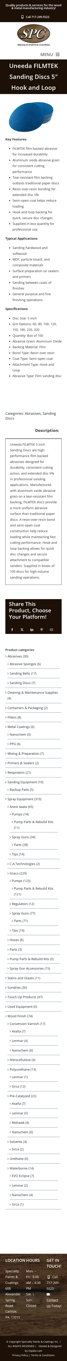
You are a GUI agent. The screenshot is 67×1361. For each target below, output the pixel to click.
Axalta (16, 1031)
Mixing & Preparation (23, 753)
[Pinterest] (41, 629)
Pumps (17, 814)
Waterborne (19, 1168)
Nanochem (18, 734)
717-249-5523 (40, 17)
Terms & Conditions (43, 1355)
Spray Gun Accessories (27, 968)
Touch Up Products (22, 997)
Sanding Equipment (22, 782)
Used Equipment (20, 1006)
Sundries (14, 987)
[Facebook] (12, 629)
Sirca (15, 1086)
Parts (18, 845)
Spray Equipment (20, 799)
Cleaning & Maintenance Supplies (33, 692)
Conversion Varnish (24, 1024)
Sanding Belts (20, 673)
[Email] (51, 629)
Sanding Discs (20, 683)
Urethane (17, 1158)
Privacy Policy (20, 1355)
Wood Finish (17, 1016)
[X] (22, 629)
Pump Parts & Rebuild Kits (33, 822)
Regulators (20, 904)
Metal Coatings (19, 727)
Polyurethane (20, 1069)
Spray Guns (20, 837)
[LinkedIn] (32, 629)
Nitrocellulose (20, 1060)
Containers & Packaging (25, 708)
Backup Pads (19, 789)
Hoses (14, 940)
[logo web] (33, 25)
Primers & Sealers (21, 763)
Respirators (16, 772)
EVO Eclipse (20, 1176)
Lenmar (17, 1041)
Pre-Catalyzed (20, 1096)
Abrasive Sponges (23, 664)
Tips (15, 854)
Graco (14, 873)
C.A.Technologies (22, 864)
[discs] (33, 116)
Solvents (16, 1142)
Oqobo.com (35, 1350)
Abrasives (33, 413)
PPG (13, 744)
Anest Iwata (18, 807)
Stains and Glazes (21, 978)
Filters (12, 717)
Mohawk (18, 1122)
